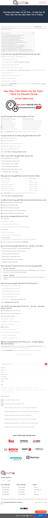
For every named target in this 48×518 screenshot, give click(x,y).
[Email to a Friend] (24, 355)
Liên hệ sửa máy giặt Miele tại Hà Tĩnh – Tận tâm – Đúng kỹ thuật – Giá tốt (17, 49)
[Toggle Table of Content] (32, 33)
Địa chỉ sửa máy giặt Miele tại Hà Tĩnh (9, 43)
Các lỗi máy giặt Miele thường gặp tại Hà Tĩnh (11, 36)
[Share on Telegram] (30, 355)
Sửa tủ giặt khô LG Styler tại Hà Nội (11, 400)
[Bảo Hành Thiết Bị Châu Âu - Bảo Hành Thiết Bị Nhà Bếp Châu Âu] (20, 2)
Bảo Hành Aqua (4, 387)
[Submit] (46, 364)
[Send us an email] (25, 508)
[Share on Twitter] (22, 355)
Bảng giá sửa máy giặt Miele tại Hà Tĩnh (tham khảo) (12, 40)
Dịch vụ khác (3, 376)
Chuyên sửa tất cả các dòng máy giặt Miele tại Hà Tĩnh (13, 37)
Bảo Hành (3, 370)
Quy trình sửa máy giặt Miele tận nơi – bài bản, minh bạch (13, 45)
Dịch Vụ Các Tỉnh (4, 379)
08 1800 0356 (13, 83)
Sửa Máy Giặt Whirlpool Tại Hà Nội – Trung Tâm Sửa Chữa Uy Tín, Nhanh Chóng (21, 423)
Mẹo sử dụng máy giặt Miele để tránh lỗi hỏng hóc (12, 47)
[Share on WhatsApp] (18, 355)
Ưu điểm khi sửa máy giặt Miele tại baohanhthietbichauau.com (14, 42)
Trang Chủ (3, 367)
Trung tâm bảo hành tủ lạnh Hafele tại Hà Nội (14, 403)
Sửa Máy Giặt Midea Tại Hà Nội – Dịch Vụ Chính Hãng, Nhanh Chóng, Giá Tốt (20, 407)
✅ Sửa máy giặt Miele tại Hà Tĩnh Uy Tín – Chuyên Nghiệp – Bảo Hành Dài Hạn (18, 50)
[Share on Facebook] (20, 355)
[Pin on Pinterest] (26, 355)
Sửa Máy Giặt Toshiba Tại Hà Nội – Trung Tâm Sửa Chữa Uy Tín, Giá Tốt (19, 427)
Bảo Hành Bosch (19, 387)
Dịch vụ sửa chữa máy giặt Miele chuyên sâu (11, 39)
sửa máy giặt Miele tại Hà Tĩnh (7, 28)
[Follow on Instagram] (27, 502)
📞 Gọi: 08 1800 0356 (41, 511)
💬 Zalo (41, 515)
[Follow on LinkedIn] (30, 502)
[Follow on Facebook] (25, 502)
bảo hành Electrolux (27, 387)
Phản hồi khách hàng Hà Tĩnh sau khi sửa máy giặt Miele (13, 46)
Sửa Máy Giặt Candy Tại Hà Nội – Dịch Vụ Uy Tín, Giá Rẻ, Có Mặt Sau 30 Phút (20, 419)
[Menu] (1, 2)
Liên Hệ (2, 381)
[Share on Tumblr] (28, 355)
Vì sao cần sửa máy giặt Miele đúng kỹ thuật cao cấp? (13, 35)
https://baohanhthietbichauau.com (14, 313)
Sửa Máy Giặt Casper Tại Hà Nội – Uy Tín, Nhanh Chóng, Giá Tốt (17, 415)
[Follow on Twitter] (28, 502)
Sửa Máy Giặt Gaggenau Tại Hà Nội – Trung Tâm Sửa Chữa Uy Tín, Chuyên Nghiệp (21, 411)
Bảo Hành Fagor (36, 387)
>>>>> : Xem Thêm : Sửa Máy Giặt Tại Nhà (12, 196)
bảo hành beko (11, 387)
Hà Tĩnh (24, 10)
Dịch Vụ (2, 372)
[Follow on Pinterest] (27, 508)
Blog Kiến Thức (4, 374)
